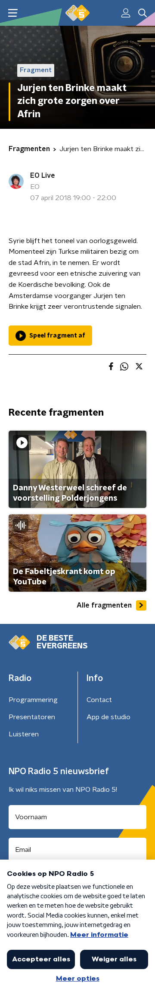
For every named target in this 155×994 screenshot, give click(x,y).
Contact (99, 699)
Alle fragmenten (104, 605)
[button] (12, 13)
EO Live (42, 175)
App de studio (108, 717)
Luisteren (24, 734)
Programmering (33, 699)
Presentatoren (32, 717)
